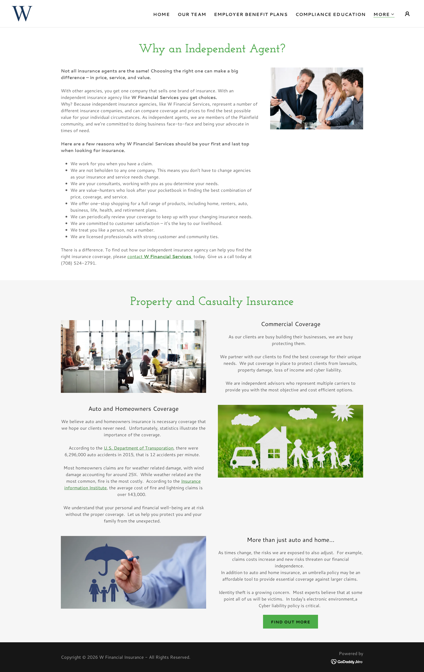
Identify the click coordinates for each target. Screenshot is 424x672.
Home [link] (161, 14)
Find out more (290, 622)
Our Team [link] (192, 14)
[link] (22, 13)
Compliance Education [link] (330, 14)
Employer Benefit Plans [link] (251, 14)
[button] (384, 14)
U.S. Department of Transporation (138, 448)
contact (159, 256)
